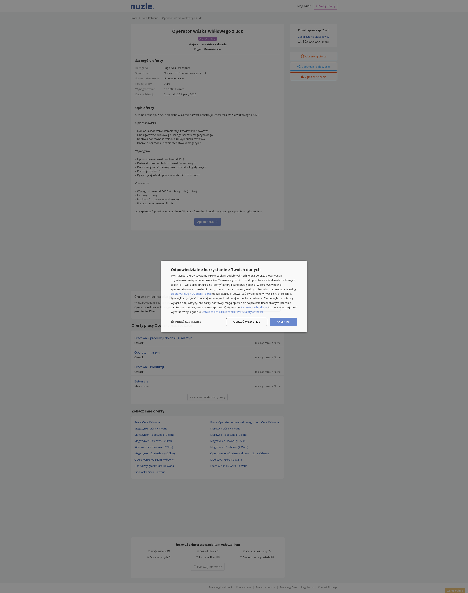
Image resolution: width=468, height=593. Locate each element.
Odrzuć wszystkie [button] (246, 321)
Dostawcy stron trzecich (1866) (191, 293)
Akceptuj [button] (283, 321)
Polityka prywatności (250, 312)
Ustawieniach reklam (254, 307)
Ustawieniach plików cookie (219, 312)
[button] (186, 322)
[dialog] (234, 296)
